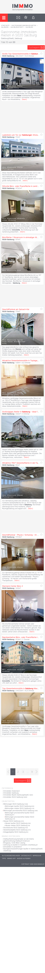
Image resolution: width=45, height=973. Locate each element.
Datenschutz (26, 855)
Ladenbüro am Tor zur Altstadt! (21, 135)
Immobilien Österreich (11, 791)
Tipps (4, 858)
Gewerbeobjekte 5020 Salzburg (15, 830)
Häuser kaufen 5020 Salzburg (16, 823)
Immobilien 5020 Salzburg (13, 797)
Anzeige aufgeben (23, 858)
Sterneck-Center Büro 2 (12, 586)
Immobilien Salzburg (10, 793)
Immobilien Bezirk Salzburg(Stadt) (16, 795)
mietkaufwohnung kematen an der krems (18, 839)
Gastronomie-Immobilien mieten (24, 25)
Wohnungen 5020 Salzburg (13, 804)
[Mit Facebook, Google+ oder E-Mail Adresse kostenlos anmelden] (33, 18)
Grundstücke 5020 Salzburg (13, 828)
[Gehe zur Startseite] (22, 10)
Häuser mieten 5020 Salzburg (16, 825)
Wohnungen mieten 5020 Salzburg (18, 808)
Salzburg (5, 27)
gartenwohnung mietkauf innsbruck (16, 841)
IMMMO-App (11, 858)
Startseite (5, 25)
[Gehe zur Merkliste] (26, 18)
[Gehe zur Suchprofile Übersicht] (18, 18)
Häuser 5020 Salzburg (11, 821)
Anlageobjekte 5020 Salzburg (14, 832)
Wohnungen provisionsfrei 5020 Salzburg (18, 810)
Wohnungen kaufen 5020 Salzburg (18, 806)
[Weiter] (36, 771)
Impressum (37, 855)
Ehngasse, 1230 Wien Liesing (14, 843)
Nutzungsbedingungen (11, 855)
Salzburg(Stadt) (17, 27)
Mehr (24, 99)
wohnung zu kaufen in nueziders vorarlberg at (20, 845)
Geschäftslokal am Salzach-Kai (15, 309)
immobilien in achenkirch (12, 847)
